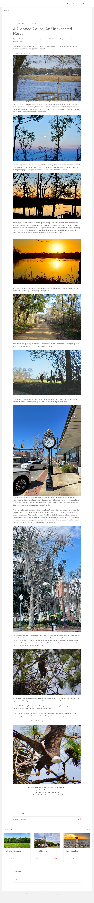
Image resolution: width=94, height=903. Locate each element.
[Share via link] (27, 813)
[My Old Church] (47, 840)
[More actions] (80, 23)
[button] (88, 10)
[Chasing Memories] (17, 840)
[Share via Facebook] (14, 813)
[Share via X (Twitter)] (18, 813)
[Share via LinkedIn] (23, 813)
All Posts (6, 10)
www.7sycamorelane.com (60, 894)
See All (88, 829)
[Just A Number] (77, 840)
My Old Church (42, 851)
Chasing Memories (13, 851)
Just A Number (72, 851)
